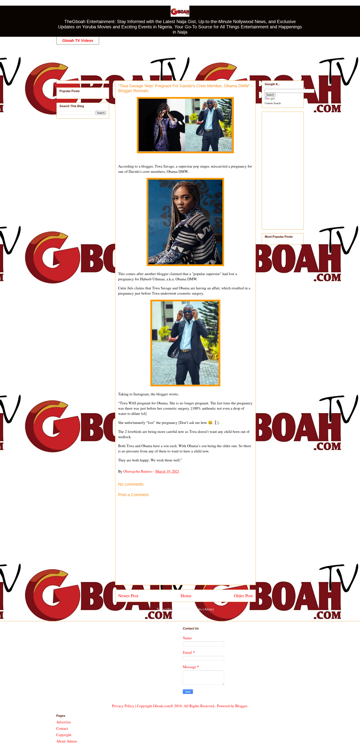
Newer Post (128, 596)
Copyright (63, 734)
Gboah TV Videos (77, 40)
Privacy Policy (123, 705)
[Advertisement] (180, 58)
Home (186, 596)
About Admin (66, 741)
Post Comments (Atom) (196, 609)
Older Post (243, 596)
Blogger (241, 705)
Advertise (63, 721)
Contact (62, 728)
